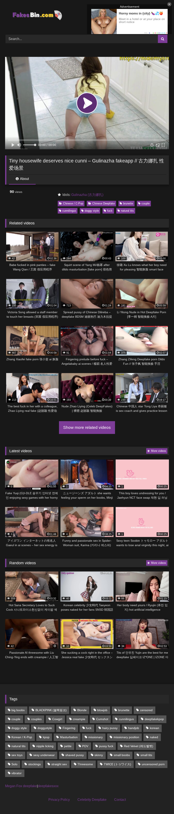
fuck (109, 210)
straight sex (59, 764)
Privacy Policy (59, 799)
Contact (120, 799)
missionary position (126, 737)
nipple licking (44, 746)
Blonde (82, 710)
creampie (79, 719)
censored (146, 710)
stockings (34, 764)
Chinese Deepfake (103, 203)
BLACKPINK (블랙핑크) (51, 710)
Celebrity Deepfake (92, 799)
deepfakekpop (154, 719)
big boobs (18, 710)
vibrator (16, 773)
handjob (133, 728)
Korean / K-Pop (21, 737)
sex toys (16, 755)
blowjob (102, 710)
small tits (146, 755)
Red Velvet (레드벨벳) (138, 746)
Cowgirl (57, 719)
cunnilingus (69, 210)
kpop (46, 737)
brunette (128, 203)
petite (68, 746)
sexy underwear (44, 755)
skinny (98, 755)
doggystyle (45, 728)
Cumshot (102, 719)
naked (154, 737)
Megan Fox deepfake (21, 786)
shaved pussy (74, 755)
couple (146, 203)
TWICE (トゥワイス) (117, 764)
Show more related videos (87, 427)
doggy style (92, 210)
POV (85, 746)
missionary (95, 737)
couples (36, 719)
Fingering (69, 728)
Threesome (85, 764)
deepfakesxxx (48, 786)
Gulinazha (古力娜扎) (87, 195)
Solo (14, 764)
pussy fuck (106, 746)
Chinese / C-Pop (73, 203)
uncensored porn (153, 764)
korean (154, 728)
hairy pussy (110, 728)
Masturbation (69, 737)
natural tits (127, 210)
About (24, 179)
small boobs (122, 755)
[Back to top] (161, 801)
